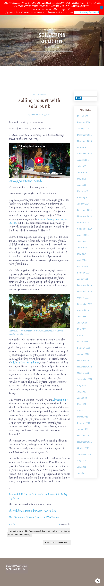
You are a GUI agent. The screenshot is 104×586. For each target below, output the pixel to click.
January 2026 (83, 129)
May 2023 (81, 329)
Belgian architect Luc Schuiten (25, 362)
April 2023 (81, 335)
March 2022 (82, 417)
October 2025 (83, 147)
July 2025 (81, 166)
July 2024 (81, 241)
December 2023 (84, 285)
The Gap (62, 582)
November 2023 (84, 291)
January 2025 (83, 204)
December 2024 (84, 210)
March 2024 (82, 266)
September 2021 (84, 454)
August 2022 (83, 385)
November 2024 (84, 216)
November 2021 (84, 442)
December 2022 (84, 360)
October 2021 (83, 448)
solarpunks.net (59, 399)
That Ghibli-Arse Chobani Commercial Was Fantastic (34, 517)
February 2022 (83, 423)
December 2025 (84, 135)
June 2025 (82, 172)
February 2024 (83, 273)
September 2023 (84, 304)
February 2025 (83, 197)
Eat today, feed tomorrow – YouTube (25, 181)
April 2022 (81, 411)
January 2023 (83, 354)
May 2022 (81, 404)
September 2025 (84, 154)
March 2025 (82, 191)
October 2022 (83, 373)
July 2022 (81, 392)
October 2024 (83, 223)
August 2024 (83, 235)
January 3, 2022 (44, 114)
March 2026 (82, 116)
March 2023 (82, 342)
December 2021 (84, 436)
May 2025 (81, 179)
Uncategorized (39, 94)
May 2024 (81, 254)
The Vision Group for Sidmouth (86, 12)
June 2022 (82, 398)
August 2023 (83, 310)
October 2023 (83, 298)
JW (14, 524)
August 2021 (83, 461)
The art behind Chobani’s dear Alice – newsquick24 (32, 510)
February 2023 (83, 348)
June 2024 (82, 248)
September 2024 (84, 229)
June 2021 (82, 473)
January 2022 (83, 429)
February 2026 (83, 122)
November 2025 (84, 141)
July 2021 (81, 467)
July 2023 (81, 317)
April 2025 (81, 185)
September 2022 (84, 379)
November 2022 (84, 367)
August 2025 (83, 160)
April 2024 (81, 260)
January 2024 (83, 279)
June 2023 (82, 323)
